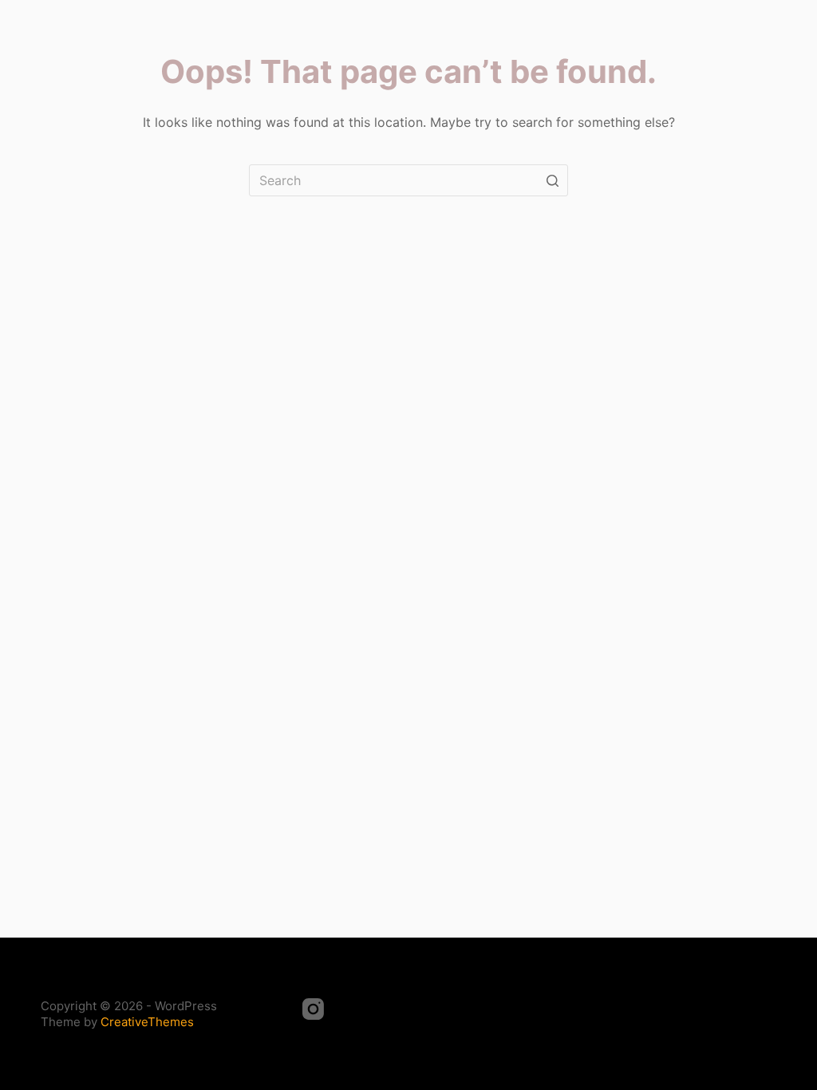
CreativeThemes (147, 1021)
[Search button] (552, 180)
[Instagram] (313, 1009)
